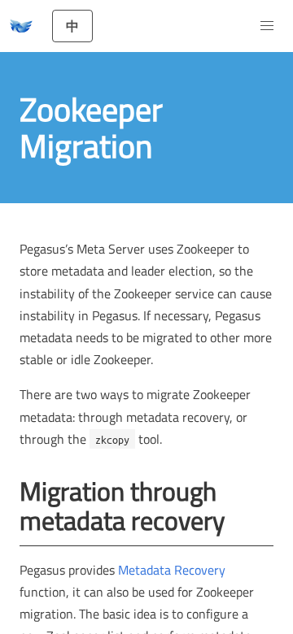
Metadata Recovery (171, 570)
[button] (267, 26)
